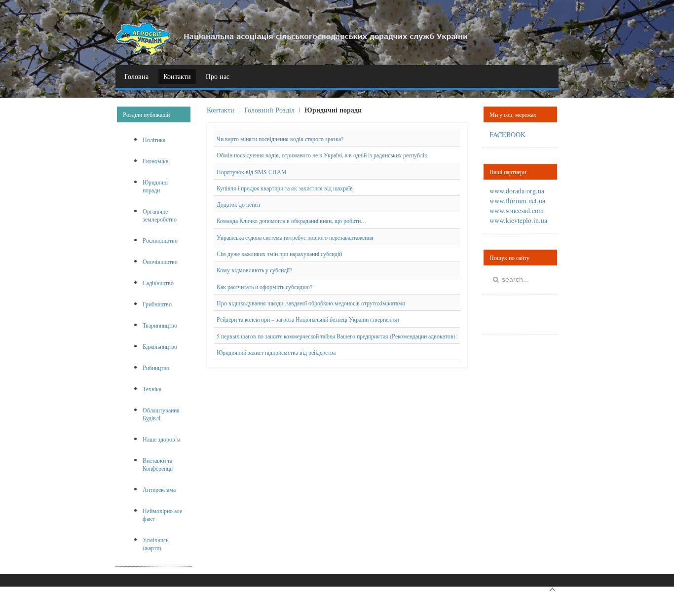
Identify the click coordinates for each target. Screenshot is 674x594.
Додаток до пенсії (238, 204)
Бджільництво (160, 346)
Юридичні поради (155, 186)
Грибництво (157, 304)
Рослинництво (160, 240)
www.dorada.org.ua (516, 190)
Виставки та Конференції (158, 464)
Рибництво (156, 367)
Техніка (152, 389)
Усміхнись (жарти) (155, 544)
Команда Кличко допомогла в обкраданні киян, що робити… (292, 221)
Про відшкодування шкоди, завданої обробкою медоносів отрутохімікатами (311, 303)
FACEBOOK (507, 134)
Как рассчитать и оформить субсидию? (264, 287)
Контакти (220, 109)
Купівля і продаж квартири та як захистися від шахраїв (285, 188)
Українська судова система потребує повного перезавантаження (295, 237)
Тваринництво (160, 325)
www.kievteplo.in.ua (518, 220)
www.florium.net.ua (517, 200)
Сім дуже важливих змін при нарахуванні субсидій (279, 254)
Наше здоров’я (161, 439)
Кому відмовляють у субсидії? (254, 270)
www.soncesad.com (516, 210)
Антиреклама (159, 489)
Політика (154, 140)
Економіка (155, 161)
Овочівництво (160, 261)
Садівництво (158, 283)
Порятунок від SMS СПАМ (252, 172)
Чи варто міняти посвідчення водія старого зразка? (280, 139)
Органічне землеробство (160, 215)
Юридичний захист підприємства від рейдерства (276, 352)
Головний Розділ (269, 109)
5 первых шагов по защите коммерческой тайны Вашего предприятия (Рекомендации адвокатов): (337, 336)
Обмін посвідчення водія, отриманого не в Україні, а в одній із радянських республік (322, 155)
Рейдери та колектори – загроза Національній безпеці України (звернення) (308, 320)
